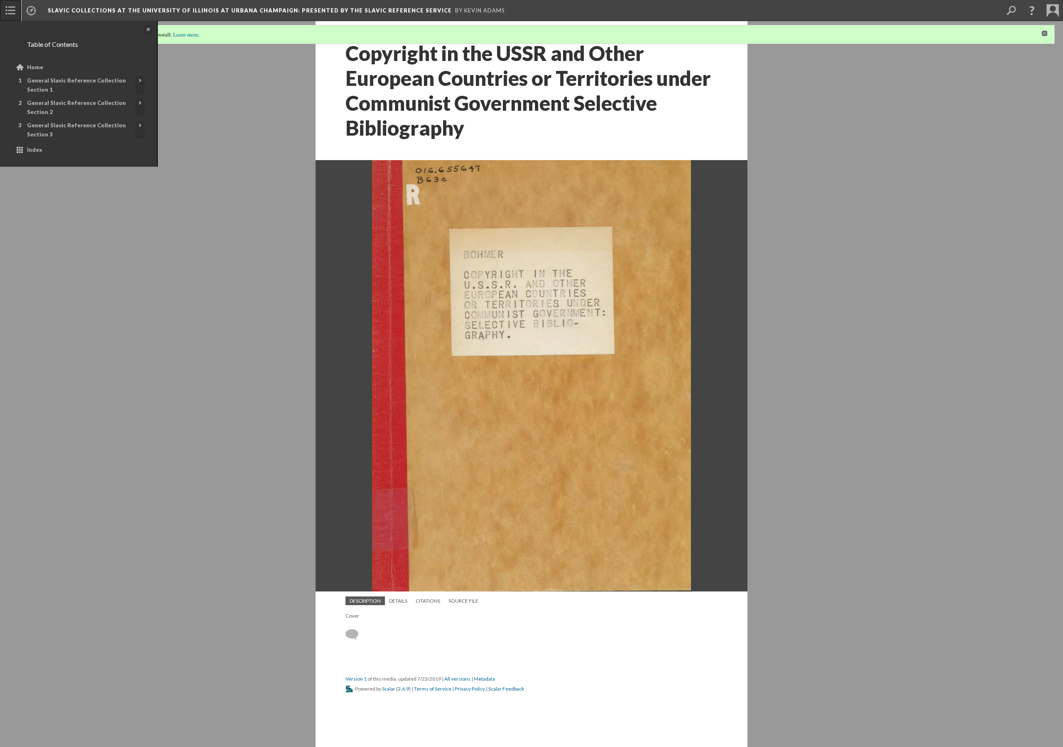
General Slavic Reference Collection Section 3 (76, 130)
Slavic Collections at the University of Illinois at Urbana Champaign (250, 10)
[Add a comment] (355, 634)
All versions (457, 679)
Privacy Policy (470, 689)
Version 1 (356, 679)
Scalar (388, 689)
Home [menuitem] (35, 67)
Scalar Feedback (506, 689)
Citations (428, 601)
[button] (1031, 10)
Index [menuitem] (34, 149)
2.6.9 (403, 689)
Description (365, 601)
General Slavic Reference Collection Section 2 (76, 107)
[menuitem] (10, 10)
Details (398, 601)
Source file (463, 601)
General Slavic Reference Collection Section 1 (76, 85)
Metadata (484, 679)
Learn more (185, 34)
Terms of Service (432, 689)
